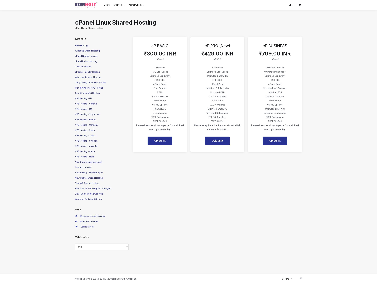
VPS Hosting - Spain (85, 130)
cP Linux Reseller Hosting (87, 72)
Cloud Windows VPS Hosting (89, 88)
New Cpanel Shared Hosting (89, 178)
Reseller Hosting (83, 66)
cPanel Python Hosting (86, 61)
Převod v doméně (88, 221)
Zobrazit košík (86, 226)
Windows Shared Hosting (87, 50)
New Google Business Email (88, 162)
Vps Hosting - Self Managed (89, 172)
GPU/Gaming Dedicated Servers (90, 82)
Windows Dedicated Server (88, 199)
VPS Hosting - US (83, 98)
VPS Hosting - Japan (85, 135)
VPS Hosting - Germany (86, 125)
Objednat (160, 140)
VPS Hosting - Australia (86, 146)
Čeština (285, 278)
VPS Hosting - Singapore (87, 114)
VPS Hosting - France (85, 119)
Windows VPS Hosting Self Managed (93, 188)
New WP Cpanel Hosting (87, 183)
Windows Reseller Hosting (88, 77)
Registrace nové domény (92, 216)
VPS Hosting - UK (83, 109)
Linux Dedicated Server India (89, 193)
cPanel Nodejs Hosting (86, 56)
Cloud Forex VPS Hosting (87, 93)
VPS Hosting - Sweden (86, 140)
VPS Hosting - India (84, 156)
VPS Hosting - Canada (86, 103)
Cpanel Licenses (83, 167)
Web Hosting (81, 45)
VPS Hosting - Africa (85, 151)
